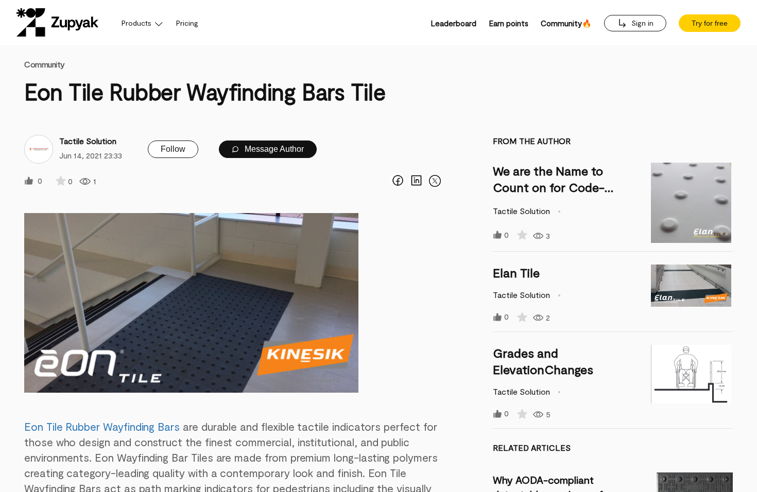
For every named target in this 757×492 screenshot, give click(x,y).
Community (44, 64)
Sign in (641, 23)
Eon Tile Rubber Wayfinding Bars (102, 426)
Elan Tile (516, 272)
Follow (173, 149)
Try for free (710, 23)
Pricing (187, 23)
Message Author (273, 149)
